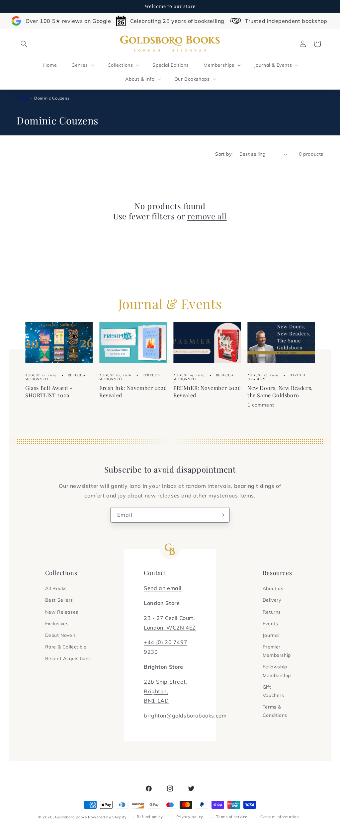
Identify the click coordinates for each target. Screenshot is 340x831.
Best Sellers (59, 600)
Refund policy (150, 816)
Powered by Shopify (107, 817)
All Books (56, 588)
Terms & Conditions (275, 711)
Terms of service (231, 816)
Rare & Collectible (66, 647)
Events (270, 624)
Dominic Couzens (51, 98)
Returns (272, 612)
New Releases (61, 612)
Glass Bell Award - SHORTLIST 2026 (48, 392)
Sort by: (223, 154)
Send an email (163, 588)
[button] (24, 44)
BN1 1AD (156, 700)
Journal (271, 635)
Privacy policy (189, 816)
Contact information (279, 816)
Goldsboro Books (71, 817)
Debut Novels (60, 635)
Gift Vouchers (273, 691)
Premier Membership (277, 651)
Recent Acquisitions (68, 658)
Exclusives (57, 624)
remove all (207, 216)
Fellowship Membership (277, 671)
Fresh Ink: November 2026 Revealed (132, 392)
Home (23, 98)
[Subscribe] (222, 515)
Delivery (272, 600)
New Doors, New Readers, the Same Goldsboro (280, 392)
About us (273, 588)
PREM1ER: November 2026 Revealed (206, 392)
